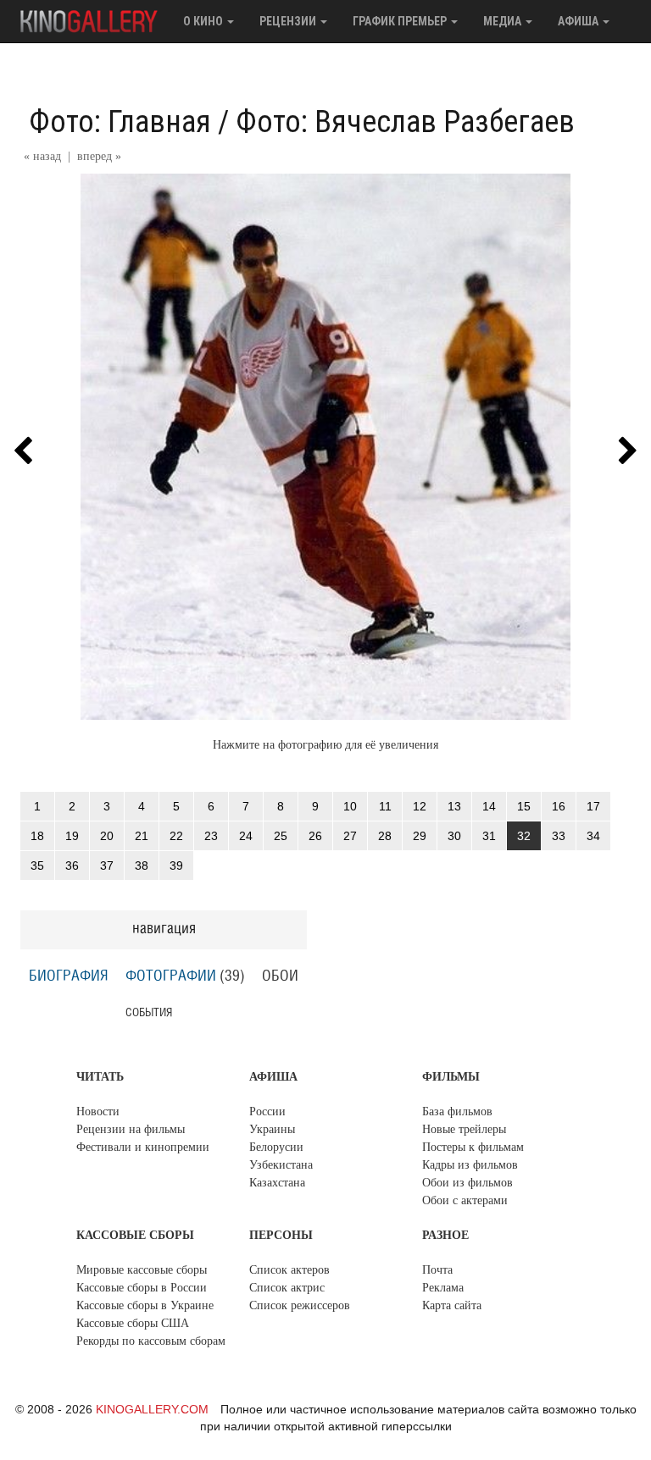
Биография (68, 976)
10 (350, 806)
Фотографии (170, 976)
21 (141, 836)
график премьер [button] (401, 21)
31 (489, 836)
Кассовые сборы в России (141, 1287)
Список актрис (287, 1287)
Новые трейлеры (464, 1129)
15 (524, 806)
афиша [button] (579, 21)
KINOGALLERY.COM (152, 1409)
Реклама (443, 1287)
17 (593, 806)
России (267, 1111)
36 (72, 865)
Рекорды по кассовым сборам (150, 1341)
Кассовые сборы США (132, 1323)
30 (454, 836)
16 (558, 806)
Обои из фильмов (467, 1182)
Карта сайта (451, 1305)
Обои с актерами (465, 1200)
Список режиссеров (299, 1305)
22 (176, 836)
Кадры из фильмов (470, 1165)
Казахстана (277, 1182)
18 (37, 836)
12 (419, 806)
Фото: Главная (120, 122)
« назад (42, 156)
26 (315, 836)
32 (524, 836)
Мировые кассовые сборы (141, 1270)
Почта (437, 1270)
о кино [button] (204, 21)
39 (176, 865)
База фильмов (457, 1111)
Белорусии (276, 1147)
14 (489, 806)
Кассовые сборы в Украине (145, 1305)
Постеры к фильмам (473, 1147)
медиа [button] (503, 21)
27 (350, 836)
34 (593, 836)
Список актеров (289, 1270)
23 (211, 836)
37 (107, 865)
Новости (98, 1111)
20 (107, 836)
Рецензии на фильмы (130, 1129)
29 (419, 836)
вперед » (99, 156)
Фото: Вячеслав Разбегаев (405, 122)
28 (385, 836)
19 (72, 836)
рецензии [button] (289, 21)
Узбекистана (281, 1165)
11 (385, 806)
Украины (272, 1129)
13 (454, 806)
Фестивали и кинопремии (142, 1147)
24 (246, 836)
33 (558, 836)
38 (141, 865)
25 (280, 836)
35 (37, 865)
